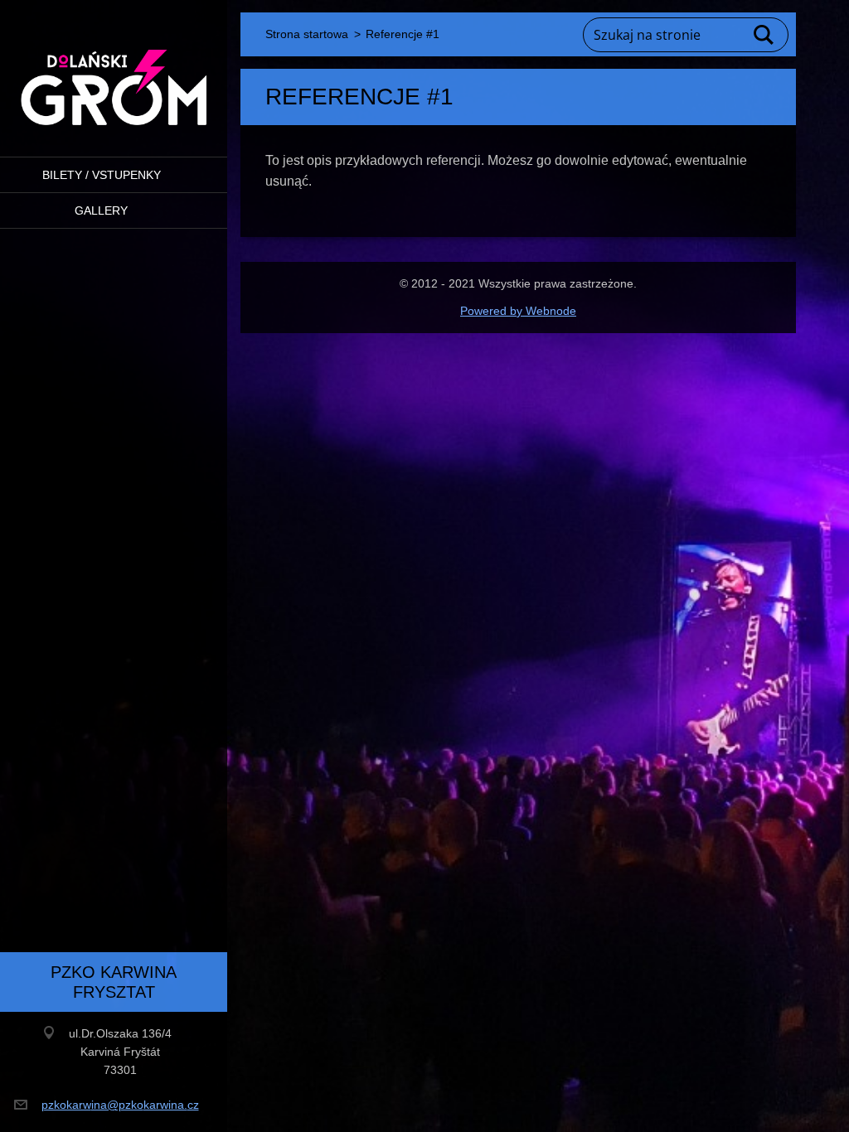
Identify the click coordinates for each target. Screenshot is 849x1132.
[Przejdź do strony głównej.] (113, 68)
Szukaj (764, 34)
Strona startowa (306, 34)
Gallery (101, 210)
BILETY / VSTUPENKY (101, 174)
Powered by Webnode (518, 310)
